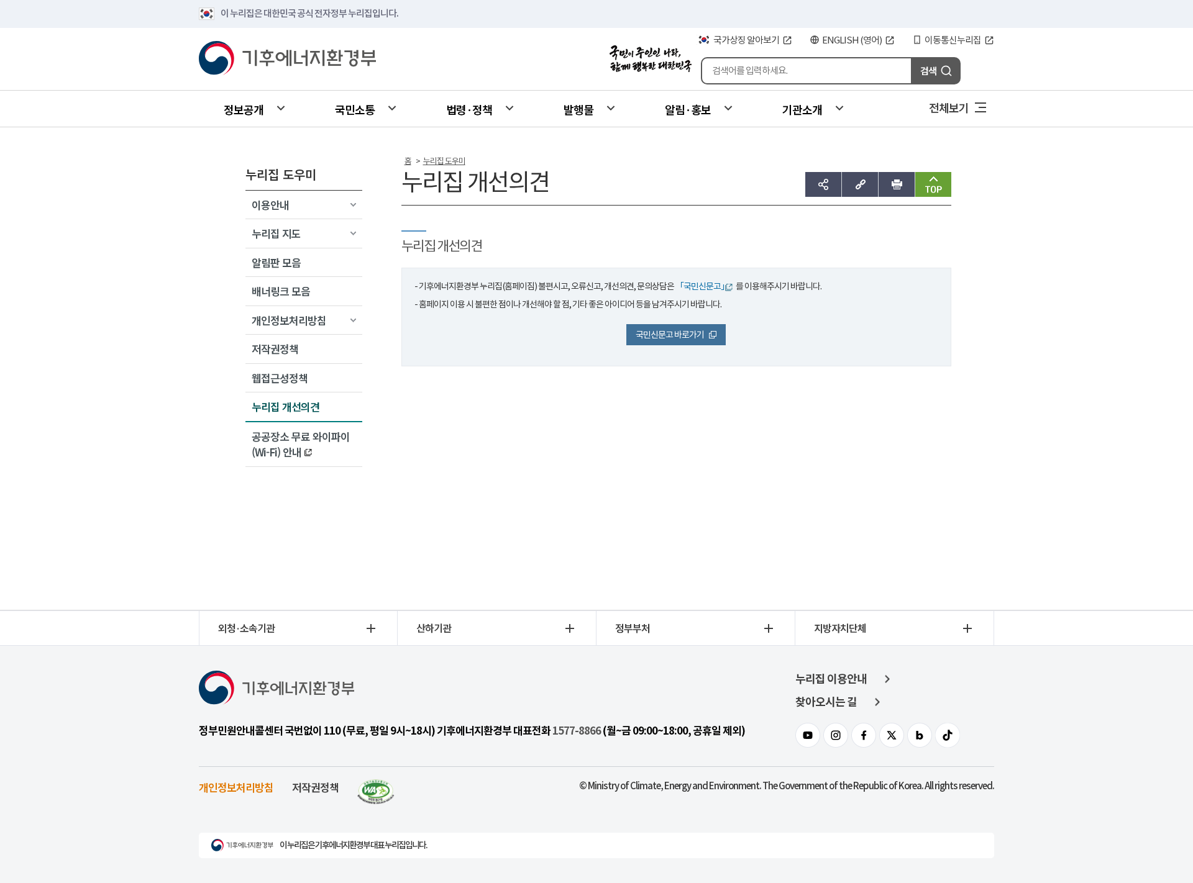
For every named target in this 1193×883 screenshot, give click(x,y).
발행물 (578, 109)
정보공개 (243, 109)
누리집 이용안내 (831, 679)
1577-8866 (576, 731)
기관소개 (802, 109)
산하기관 (433, 627)
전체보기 (949, 107)
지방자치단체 (840, 627)
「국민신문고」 (702, 286)
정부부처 (632, 627)
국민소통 (355, 109)
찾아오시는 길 (826, 702)
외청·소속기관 (246, 627)
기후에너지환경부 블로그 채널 (919, 735)
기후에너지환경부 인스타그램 (835, 735)
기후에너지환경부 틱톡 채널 (947, 735)
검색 (928, 70)
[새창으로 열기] (376, 787)
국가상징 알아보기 (746, 40)
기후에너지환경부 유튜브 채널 (807, 735)
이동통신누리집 (953, 40)
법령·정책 (469, 109)
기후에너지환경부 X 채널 (891, 735)
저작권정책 (315, 787)
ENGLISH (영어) (852, 40)
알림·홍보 (688, 109)
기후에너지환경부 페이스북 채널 (863, 735)
